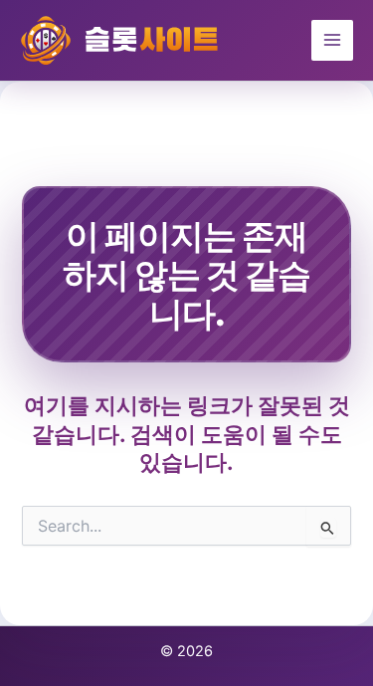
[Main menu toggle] (332, 41)
